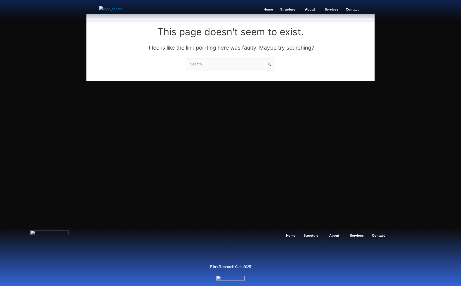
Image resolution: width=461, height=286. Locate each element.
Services (332, 9)
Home (268, 9)
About (310, 9)
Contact (352, 9)
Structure (287, 9)
